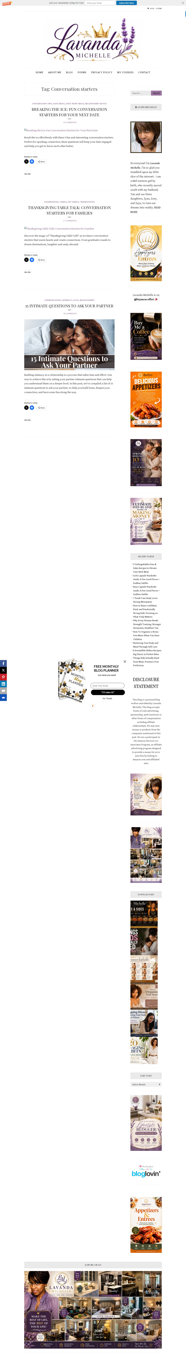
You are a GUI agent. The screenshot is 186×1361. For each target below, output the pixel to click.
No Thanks (107, 698)
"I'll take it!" (108, 692)
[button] (106, 668)
